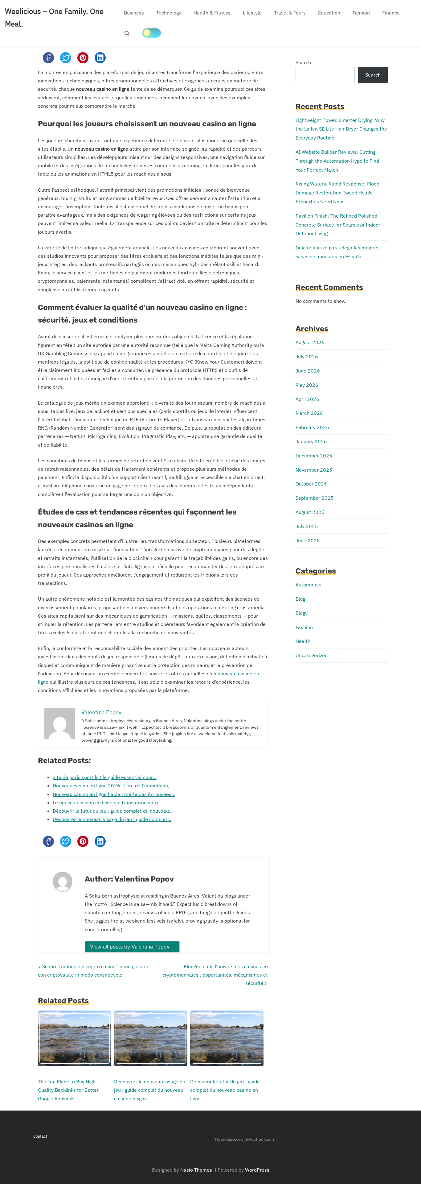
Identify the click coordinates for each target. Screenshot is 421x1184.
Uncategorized (312, 655)
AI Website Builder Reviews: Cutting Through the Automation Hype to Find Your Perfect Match (337, 161)
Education (329, 13)
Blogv (302, 613)
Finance (391, 13)
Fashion (361, 13)
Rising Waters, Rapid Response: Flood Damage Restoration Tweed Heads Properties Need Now (337, 193)
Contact (40, 1136)
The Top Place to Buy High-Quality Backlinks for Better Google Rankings (68, 1089)
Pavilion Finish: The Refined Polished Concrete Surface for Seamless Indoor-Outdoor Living (339, 225)
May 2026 (307, 385)
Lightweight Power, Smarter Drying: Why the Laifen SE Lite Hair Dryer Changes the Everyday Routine (341, 129)
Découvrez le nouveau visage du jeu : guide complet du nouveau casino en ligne (149, 1089)
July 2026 (307, 356)
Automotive (308, 585)
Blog (300, 599)
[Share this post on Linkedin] (100, 57)
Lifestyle (252, 13)
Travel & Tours (290, 13)
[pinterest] (82, 57)
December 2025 (314, 455)
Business (134, 13)
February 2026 (312, 427)
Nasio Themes (196, 1170)
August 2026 (310, 342)
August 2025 (310, 512)
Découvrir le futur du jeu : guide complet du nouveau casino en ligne (225, 1089)
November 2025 (314, 470)
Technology (168, 13)
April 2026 (307, 399)
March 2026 (309, 413)
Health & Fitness (212, 13)
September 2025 (315, 498)
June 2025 (308, 540)
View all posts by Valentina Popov (130, 947)
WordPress (257, 1170)
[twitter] (65, 57)
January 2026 (311, 441)
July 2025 (307, 526)
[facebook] (48, 57)
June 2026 (308, 371)
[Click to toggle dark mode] (151, 33)
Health (303, 641)
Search (303, 62)
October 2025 (311, 484)
